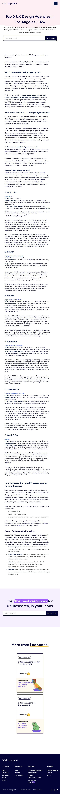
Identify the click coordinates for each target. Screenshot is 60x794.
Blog (16, 770)
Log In (49, 775)
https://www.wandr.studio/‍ (13, 300)
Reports (17, 772)
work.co (7, 439)
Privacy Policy (37, 790)
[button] (56, 3)
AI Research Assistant (35, 770)
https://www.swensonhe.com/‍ (14, 393)
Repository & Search (34, 777)
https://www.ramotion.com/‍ (13, 345)
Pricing (4, 777)
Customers (5, 775)
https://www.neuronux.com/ (14, 256)
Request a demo (52, 770)
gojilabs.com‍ (9, 196)
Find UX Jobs (19, 775)
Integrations (32, 780)
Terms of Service (25, 790)
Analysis (30, 775)
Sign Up (49, 772)
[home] (9, 3)
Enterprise (5, 772)
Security (4, 780)
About (4, 770)
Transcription (32, 772)
